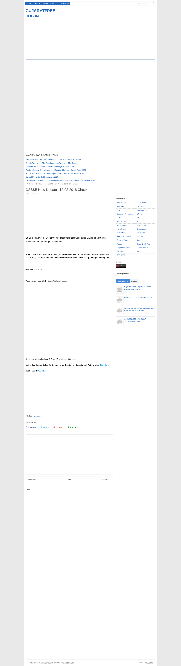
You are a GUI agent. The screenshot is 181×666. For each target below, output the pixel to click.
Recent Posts (122, 281)
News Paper (121, 229)
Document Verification (125, 214)
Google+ (59, 427)
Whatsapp (74, 427)
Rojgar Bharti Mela (143, 244)
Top (138, 251)
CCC (118, 210)
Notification (37, 416)
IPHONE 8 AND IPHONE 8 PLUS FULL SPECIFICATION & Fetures (53, 160)
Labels (134, 281)
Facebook (31, 427)
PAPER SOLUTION (124, 236)
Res (138, 240)
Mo (138, 221)
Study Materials (142, 248)
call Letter (140, 206)
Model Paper (141, 225)
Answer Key (121, 203)
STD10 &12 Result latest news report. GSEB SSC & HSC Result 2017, (55, 173)
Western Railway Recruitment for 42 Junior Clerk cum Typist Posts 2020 (56, 170)
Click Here (104, 365)
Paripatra (140, 236)
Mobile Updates (122, 225)
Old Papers (141, 233)
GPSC (119, 218)
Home (29, 3)
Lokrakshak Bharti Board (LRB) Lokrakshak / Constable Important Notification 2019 (60, 180)
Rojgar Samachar (123, 248)
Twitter (45, 427)
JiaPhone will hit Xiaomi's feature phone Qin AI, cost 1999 (50, 166)
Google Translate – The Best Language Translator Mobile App (52, 163)
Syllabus (120, 251)
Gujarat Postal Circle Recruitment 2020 (42, 177)
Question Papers (123, 240)
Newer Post (33, 479)
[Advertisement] (48, 37)
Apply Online (141, 203)
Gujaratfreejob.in (47, 662)
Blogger (150, 662)
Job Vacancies (122, 221)
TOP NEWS (121, 255)
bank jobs (120, 206)
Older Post (105, 479)
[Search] (153, 3)
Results (119, 244)
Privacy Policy (49, 3)
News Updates (142, 229)
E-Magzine (140, 214)
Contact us (64, 3)
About (37, 3)
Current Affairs (142, 210)
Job (138, 218)
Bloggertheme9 (68, 662)
